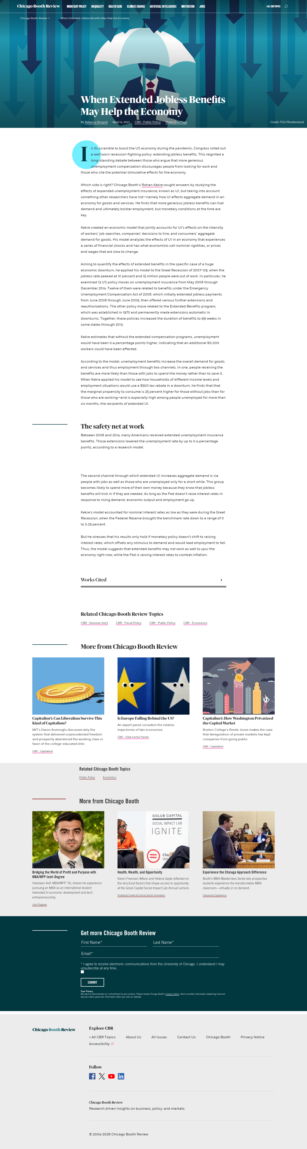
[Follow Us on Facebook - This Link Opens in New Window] (92, 1076)
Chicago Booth (218, 1037)
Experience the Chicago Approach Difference (235, 872)
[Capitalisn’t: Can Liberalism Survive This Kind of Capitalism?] (68, 686)
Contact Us (186, 1037)
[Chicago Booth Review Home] (38, 6)
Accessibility (99, 1044)
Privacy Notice (252, 1037)
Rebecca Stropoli (96, 122)
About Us (133, 1037)
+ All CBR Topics (102, 1037)
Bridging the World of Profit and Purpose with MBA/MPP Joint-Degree (64, 874)
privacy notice (172, 994)
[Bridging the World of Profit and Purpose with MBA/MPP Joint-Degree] (68, 840)
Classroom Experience (215, 895)
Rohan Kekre (152, 185)
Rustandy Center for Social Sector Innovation (141, 895)
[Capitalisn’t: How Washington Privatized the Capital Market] (239, 686)
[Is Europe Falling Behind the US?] (153, 686)
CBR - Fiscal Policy (128, 623)
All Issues (159, 1037)
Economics (109, 777)
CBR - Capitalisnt (42, 751)
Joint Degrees (39, 904)
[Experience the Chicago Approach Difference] (239, 840)
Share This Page (176, 122)
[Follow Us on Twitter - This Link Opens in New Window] (102, 1076)
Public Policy (87, 777)
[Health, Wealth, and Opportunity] (153, 840)
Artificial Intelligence (163, 6)
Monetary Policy (77, 6)
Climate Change (136, 6)
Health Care (115, 6)
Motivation (188, 6)
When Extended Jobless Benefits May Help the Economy (95, 18)
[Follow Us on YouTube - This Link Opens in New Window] (111, 1076)
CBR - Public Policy (148, 122)
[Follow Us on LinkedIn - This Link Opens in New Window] (121, 1076)
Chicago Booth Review (33, 18)
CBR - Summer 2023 (94, 623)
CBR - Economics (195, 623)
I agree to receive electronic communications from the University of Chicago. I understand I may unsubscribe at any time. (152, 966)
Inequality (97, 6)
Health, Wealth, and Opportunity (140, 872)
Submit (92, 982)
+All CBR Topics (273, 6)
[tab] (153, 580)
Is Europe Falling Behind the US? (146, 718)
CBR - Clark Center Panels (133, 737)
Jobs (202, 6)
